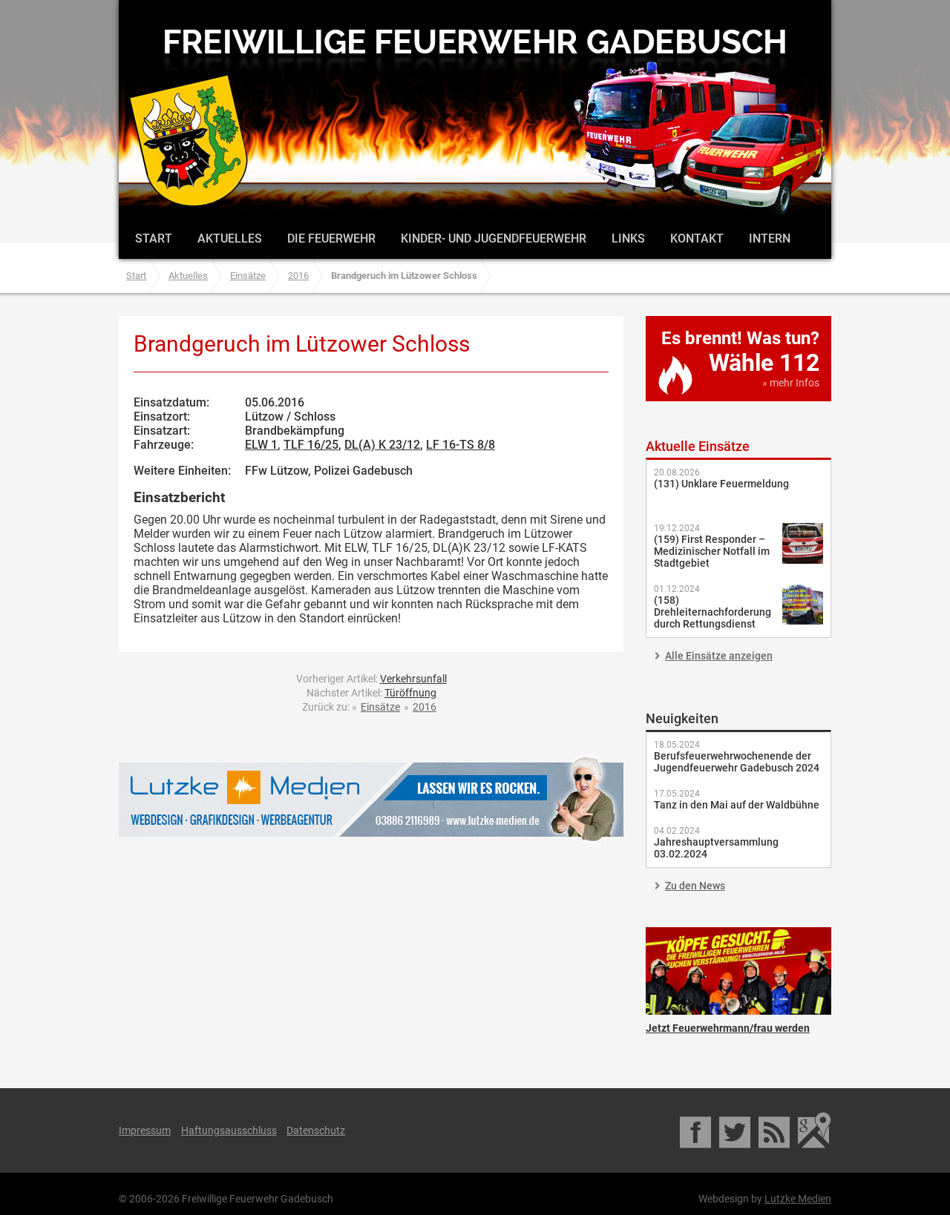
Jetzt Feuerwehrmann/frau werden (738, 971)
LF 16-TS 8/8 (460, 445)
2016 (298, 275)
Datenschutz (315, 1130)
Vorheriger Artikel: (371, 679)
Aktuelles (229, 238)
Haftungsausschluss (229, 1130)
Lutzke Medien (371, 799)
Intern (769, 238)
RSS (775, 1130)
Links (628, 238)
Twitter (736, 1130)
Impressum (145, 1130)
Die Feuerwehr (331, 238)
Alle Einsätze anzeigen (719, 656)
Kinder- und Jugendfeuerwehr (493, 238)
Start (153, 238)
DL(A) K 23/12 (382, 445)
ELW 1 (261, 445)
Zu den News (695, 886)
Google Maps (814, 1130)
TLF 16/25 (311, 445)
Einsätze (248, 275)
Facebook (696, 1130)
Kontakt (697, 238)
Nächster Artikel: (371, 693)
